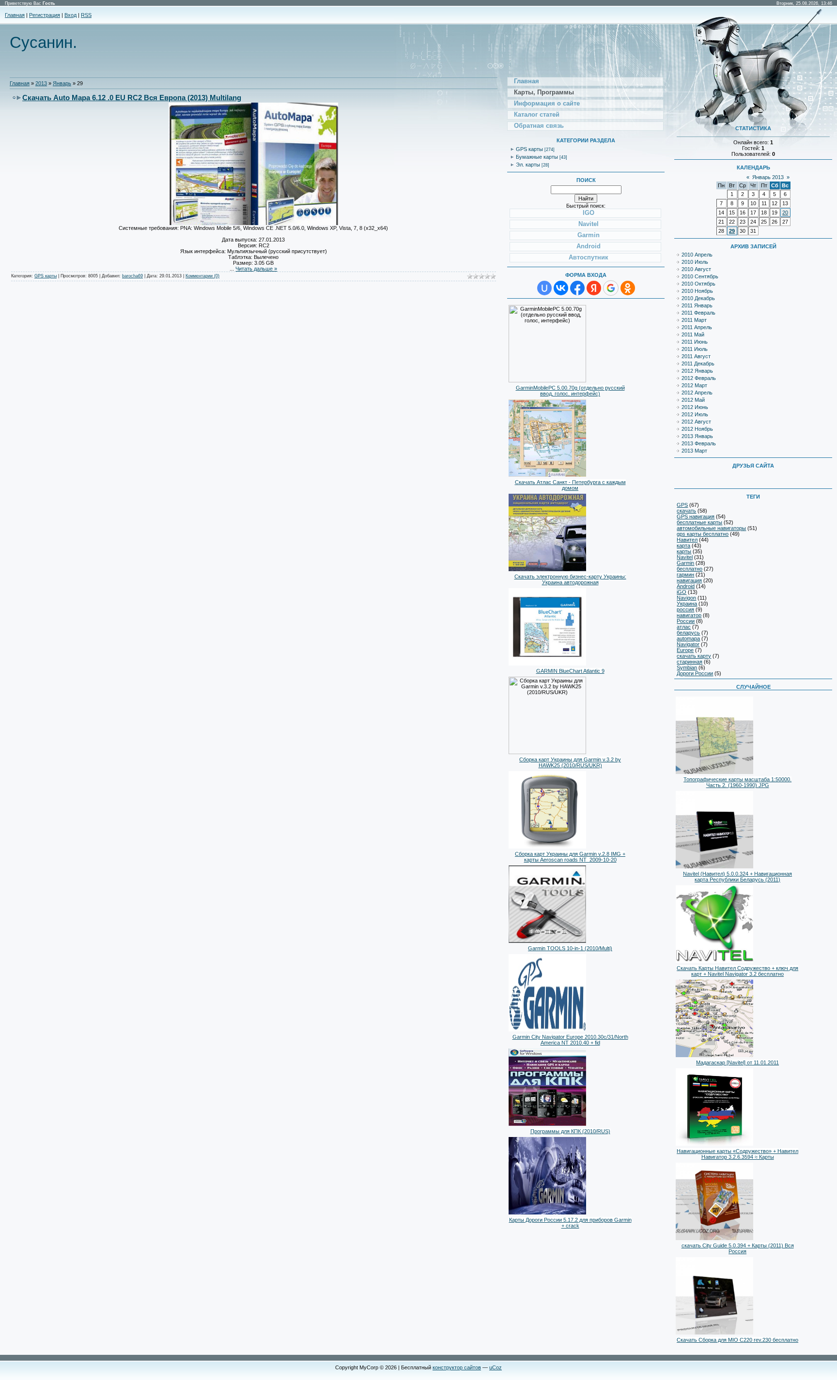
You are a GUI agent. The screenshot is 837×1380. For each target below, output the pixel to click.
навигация (689, 580)
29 (732, 231)
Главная (15, 15)
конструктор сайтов (457, 1367)
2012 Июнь (695, 407)
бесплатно (689, 569)
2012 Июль (695, 414)
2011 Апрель (697, 327)
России (686, 621)
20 (785, 212)
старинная (689, 662)
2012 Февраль (699, 378)
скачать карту (694, 656)
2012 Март (694, 385)
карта (683, 545)
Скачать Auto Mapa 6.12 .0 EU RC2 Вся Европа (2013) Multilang (131, 97)
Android (686, 586)
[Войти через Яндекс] (594, 288)
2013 (41, 83)
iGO (681, 592)
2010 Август (696, 269)
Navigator (688, 644)
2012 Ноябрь (697, 429)
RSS (86, 15)
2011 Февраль (698, 313)
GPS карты (45, 275)
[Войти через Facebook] (577, 288)
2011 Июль (695, 349)
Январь (62, 83)
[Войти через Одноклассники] (627, 288)
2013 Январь (697, 436)
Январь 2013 (768, 177)
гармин (685, 574)
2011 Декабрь (698, 363)
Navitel (685, 557)
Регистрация (44, 15)
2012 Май (693, 400)
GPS (682, 505)
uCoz (495, 1367)
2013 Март (694, 451)
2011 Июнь (695, 342)
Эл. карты (528, 164)
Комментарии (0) (202, 275)
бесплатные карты (699, 522)
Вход (70, 15)
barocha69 (132, 275)
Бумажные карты (537, 157)
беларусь (688, 633)
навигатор (689, 615)
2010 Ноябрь (697, 291)
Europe (685, 650)
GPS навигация (695, 516)
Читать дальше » (256, 269)
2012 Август (696, 422)
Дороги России (695, 673)
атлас (684, 627)
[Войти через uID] (544, 288)
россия (685, 609)
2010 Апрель (697, 255)
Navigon (686, 598)
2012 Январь (697, 371)
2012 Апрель (697, 392)
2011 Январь (697, 305)
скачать (686, 511)
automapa (688, 638)
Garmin (685, 563)
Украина (687, 604)
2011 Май (693, 334)
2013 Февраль (699, 443)
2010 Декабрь (698, 298)
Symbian (687, 667)
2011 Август (696, 356)
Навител (687, 540)
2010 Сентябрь (700, 276)
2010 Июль (695, 262)
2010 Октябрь (698, 284)
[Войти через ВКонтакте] (561, 288)
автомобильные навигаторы (711, 528)
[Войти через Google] (611, 288)
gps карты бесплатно (702, 534)
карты (684, 551)
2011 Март (694, 320)
